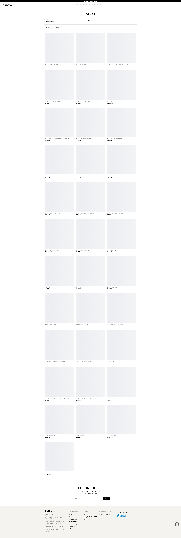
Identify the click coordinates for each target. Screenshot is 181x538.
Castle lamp (110, 361)
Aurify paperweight (51, 324)
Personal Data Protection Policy (90, 517)
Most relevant (48, 21)
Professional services (104, 514)
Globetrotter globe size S (115, 324)
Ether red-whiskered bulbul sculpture (57, 138)
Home (79, 11)
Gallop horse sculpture (52, 250)
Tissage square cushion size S (53, 176)
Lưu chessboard (111, 398)
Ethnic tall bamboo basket (53, 101)
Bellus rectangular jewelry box (86, 398)
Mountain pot (111, 101)
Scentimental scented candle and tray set (57, 398)
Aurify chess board (112, 287)
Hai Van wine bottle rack (52, 473)
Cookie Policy (87, 519)
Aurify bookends (81, 64)
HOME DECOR (95, 11)
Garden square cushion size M (85, 213)
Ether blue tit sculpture (114, 138)
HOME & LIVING (86, 11)
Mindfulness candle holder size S (55, 361)
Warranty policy (73, 524)
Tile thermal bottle (82, 324)
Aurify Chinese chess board (53, 64)
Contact (71, 514)
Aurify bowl (79, 287)
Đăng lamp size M (50, 435)
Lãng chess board (112, 435)
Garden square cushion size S (115, 213)
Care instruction (73, 519)
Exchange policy (73, 521)
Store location (72, 516)
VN (172, 5)
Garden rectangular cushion (53, 213)
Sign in (163, 5)
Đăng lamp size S (80, 435)
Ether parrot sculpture (83, 138)
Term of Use (87, 514)
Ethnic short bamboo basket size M (117, 64)
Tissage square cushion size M (84, 176)
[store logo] (7, 5)
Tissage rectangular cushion (115, 176)
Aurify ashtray (111, 250)
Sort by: (46, 19)
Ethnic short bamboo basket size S (86, 101)
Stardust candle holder (83, 361)
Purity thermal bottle (51, 287)
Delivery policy (72, 526)
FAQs (70, 528)
